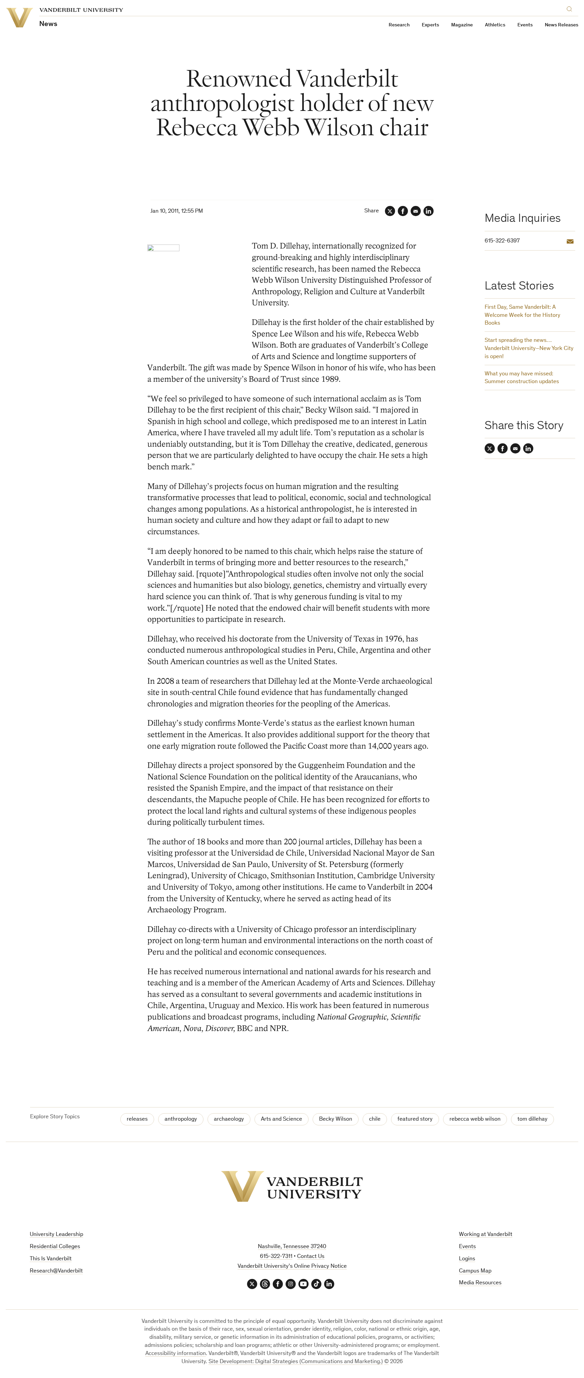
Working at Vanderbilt (485, 1235)
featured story (415, 1119)
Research (399, 25)
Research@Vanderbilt (56, 1271)
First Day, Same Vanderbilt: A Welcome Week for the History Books (522, 316)
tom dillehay (532, 1119)
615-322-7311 (276, 1257)
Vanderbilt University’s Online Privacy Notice (292, 1266)
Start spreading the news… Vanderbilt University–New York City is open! (529, 349)
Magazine (462, 25)
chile (375, 1119)
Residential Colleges (55, 1247)
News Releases (561, 25)
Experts (430, 25)
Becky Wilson (335, 1119)
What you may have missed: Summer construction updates (522, 378)
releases (137, 1119)
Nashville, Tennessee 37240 (292, 1247)
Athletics (495, 25)
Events (525, 25)
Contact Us (310, 1257)
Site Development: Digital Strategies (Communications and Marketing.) (296, 1362)
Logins (467, 1259)
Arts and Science (281, 1119)
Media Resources (480, 1283)
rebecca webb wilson (475, 1119)
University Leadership (56, 1235)
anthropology (181, 1119)
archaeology (229, 1119)
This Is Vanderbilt (51, 1259)
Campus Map (475, 1271)
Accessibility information (175, 1354)
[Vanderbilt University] (292, 1186)
